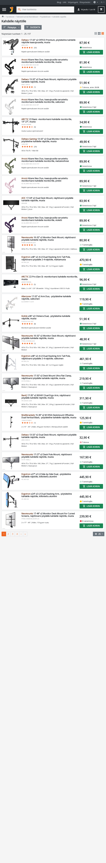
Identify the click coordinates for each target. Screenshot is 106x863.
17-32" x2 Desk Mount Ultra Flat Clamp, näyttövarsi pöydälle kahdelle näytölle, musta (46, 376)
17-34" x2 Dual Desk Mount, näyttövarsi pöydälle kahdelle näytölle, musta (47, 199)
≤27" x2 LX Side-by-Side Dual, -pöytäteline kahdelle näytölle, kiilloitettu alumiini (46, 475)
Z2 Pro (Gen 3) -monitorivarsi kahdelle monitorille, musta (49, 278)
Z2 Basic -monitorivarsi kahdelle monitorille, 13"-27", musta (46, 120)
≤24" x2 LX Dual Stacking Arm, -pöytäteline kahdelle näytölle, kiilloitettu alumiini (46, 495)
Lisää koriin (91, 52)
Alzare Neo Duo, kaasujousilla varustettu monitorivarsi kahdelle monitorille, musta (44, 60)
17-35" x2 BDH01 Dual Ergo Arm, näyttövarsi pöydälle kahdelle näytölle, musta (45, 396)
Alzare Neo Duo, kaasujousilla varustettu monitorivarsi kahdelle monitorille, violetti (44, 219)
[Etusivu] (11, 9)
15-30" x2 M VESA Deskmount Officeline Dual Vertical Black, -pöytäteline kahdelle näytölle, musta (48, 416)
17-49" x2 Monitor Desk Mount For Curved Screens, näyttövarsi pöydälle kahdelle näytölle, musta (48, 514)
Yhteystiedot (84, 2)
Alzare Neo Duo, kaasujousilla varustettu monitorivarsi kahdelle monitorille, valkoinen (44, 100)
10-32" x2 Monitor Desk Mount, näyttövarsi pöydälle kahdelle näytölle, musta (48, 238)
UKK (64, 2)
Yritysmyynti (73, 2)
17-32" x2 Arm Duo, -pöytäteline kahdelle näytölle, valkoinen (46, 297)
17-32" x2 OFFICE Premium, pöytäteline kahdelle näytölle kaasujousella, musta (48, 41)
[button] (95, 2)
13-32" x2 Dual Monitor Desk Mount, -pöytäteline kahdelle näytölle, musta (47, 140)
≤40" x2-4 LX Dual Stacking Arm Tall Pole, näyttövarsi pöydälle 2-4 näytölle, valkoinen (45, 357)
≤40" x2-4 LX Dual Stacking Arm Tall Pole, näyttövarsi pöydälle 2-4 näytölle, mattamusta (45, 258)
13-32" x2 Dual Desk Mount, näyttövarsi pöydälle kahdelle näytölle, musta (49, 80)
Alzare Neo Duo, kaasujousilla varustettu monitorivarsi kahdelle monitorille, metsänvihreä (45, 159)
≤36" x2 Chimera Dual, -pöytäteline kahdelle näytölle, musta (45, 317)
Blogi (59, 2)
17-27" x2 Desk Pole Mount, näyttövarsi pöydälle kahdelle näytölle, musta (46, 455)
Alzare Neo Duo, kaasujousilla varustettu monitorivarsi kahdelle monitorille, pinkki (44, 179)
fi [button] (102, 2)
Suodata (33, 27)
